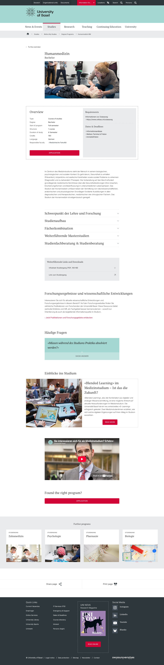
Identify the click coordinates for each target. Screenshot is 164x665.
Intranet (56, 624)
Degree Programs (67, 34)
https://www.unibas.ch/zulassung (99, 119)
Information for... (85, 3)
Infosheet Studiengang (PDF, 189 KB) (63, 268)
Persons (128, 3)
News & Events (33, 26)
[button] (118, 213)
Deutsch (37, 3)
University (131, 26)
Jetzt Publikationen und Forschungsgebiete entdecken (69, 317)
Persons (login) (59, 629)
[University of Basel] (40, 12)
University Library (32, 620)
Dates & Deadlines (60, 615)
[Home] (28, 34)
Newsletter (86, 658)
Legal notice (50, 658)
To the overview (33, 47)
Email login (30, 611)
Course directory (59, 620)
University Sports (32, 624)
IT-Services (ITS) (59, 606)
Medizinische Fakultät (58, 142)
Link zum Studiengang (58, 275)
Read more (110, 422)
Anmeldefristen (92, 137)
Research (69, 26)
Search (114, 3)
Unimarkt (29, 629)
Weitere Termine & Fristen (96, 134)
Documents (65, 3)
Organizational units (50, 3)
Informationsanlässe (94, 131)
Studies (52, 26)
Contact (97, 658)
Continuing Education (109, 26)
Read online (93, 644)
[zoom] (82, 80)
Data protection (63, 658)
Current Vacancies (33, 606)
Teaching (87, 26)
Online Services (32, 615)
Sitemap (76, 658)
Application (54, 153)
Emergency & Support (61, 611)
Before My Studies (50, 34)
